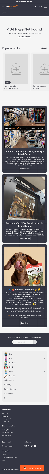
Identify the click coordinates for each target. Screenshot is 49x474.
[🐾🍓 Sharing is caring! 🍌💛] (24, 266)
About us (5, 416)
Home (4, 455)
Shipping (5, 413)
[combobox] (24, 12)
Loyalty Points (7, 419)
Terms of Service (7, 432)
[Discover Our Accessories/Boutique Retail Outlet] (24, 128)
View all (44, 48)
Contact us (5, 421)
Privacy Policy (6, 430)
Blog (3, 460)
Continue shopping (24, 36)
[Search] (45, 12)
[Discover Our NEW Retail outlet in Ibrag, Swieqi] (24, 198)
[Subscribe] (35, 342)
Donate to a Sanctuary (9, 457)
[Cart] (40, 7)
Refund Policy (6, 435)
